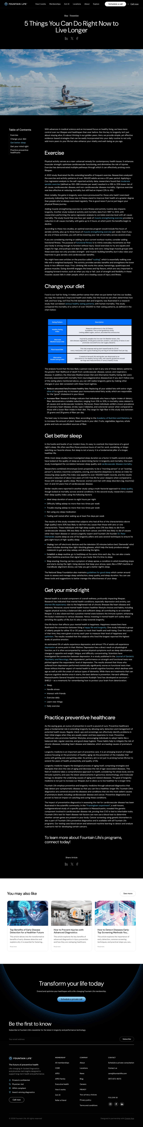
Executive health (62, 1084)
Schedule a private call (71, 999)
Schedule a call (115, 4)
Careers (83, 1084)
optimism (49, 636)
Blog (66, 15)
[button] (41, 4)
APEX (57, 1073)
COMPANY (84, 1057)
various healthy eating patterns (79, 303)
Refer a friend (60, 1100)
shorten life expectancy (55, 604)
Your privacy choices (88, 1095)
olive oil (50, 391)
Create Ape (129, 1118)
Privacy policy (85, 1100)
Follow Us (113, 1097)
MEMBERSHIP (60, 1057)
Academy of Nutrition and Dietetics (113, 418)
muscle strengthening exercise (108, 218)
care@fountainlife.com (117, 1073)
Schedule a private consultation (121, 1063)
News (82, 1073)
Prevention (74, 15)
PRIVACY (83, 1089)
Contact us (112, 1068)
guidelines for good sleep (98, 572)
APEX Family (60, 1079)
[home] (15, 4)
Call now (134, 4)
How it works (60, 1089)
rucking (96, 259)
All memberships (62, 1063)
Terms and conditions (88, 1105)
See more (127, 893)
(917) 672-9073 (114, 1079)
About (86, 4)
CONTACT (112, 1057)
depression (50, 647)
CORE (57, 1068)
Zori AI (66, 4)
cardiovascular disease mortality (117, 464)
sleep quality (127, 488)
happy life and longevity (95, 627)
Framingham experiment (98, 805)
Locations (84, 1068)
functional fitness (84, 242)
